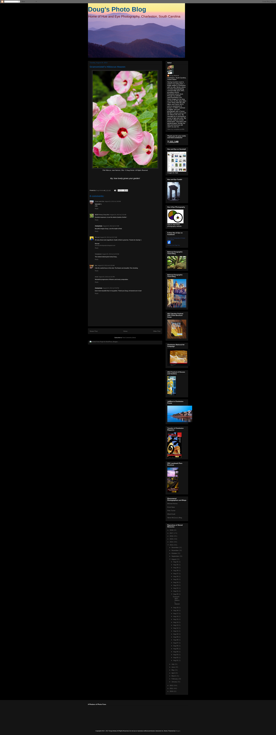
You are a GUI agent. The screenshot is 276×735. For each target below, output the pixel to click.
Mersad (97, 237)
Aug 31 (176, 562)
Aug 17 (176, 613)
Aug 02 (176, 657)
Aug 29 (176, 567)
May (173, 670)
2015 (172, 539)
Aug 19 (176, 607)
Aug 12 (176, 628)
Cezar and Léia (99, 201)
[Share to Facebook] (125, 190)
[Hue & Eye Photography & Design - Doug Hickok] (169, 243)
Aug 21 (176, 591)
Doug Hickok (174, 75)
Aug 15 (176, 619)
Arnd (96, 277)
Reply (96, 208)
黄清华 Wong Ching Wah (102, 214)
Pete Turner (171, 510)
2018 (172, 530)
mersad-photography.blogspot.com (105, 245)
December (175, 547)
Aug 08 (176, 640)
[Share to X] (123, 190)
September (176, 556)
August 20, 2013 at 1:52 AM (118, 214)
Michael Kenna (172, 503)
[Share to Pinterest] (127, 190)
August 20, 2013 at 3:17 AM (111, 226)
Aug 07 (176, 643)
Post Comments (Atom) (129, 337)
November (175, 550)
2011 (171, 688)
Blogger (178, 731)
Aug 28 (176, 570)
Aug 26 (176, 576)
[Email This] (119, 190)
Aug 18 (176, 610)
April (173, 673)
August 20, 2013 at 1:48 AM (113, 201)
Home (125, 331)
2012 (172, 685)
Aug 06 (176, 646)
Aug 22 (176, 588)
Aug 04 (176, 652)
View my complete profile (175, 129)
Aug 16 (176, 616)
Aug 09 (176, 637)
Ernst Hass (171, 507)
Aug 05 (176, 649)
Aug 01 (176, 660)
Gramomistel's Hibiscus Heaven (176, 600)
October (174, 553)
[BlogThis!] (121, 190)
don (96, 265)
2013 (172, 545)
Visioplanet (98, 254)
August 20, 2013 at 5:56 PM (111, 288)
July (173, 664)
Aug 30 (176, 565)
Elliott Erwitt (171, 514)
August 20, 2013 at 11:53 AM (106, 265)
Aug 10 (176, 634)
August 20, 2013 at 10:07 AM (108, 237)
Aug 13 (176, 625)
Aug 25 (176, 579)
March (174, 676)
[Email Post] (115, 190)
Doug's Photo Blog (117, 9)
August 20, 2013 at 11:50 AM (110, 254)
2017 (172, 533)
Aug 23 (176, 585)
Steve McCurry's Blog (174, 517)
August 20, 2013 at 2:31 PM (107, 277)
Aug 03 (176, 654)
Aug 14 (176, 622)
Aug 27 (176, 573)
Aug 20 (176, 594)
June (173, 667)
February (175, 679)
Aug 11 (176, 631)
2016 (172, 536)
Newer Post (94, 331)
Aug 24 (176, 582)
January (174, 682)
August (174, 559)
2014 (172, 542)
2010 (172, 691)
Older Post (156, 331)
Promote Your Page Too (173, 245)
